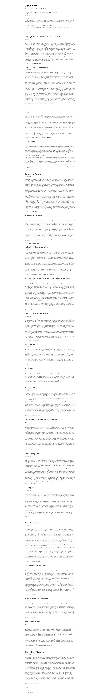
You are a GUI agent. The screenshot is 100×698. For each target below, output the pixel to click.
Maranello (28, 110)
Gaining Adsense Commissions (36, 565)
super (34, 594)
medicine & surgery (38, 63)
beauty (34, 617)
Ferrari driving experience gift (40, 137)
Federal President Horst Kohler (36, 247)
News (30, 32)
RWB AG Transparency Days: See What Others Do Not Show (47, 278)
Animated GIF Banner (33, 388)
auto (33, 137)
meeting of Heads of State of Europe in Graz (40, 274)
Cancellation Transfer (33, 174)
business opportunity (36, 683)
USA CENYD (31, 6)
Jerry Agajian (39, 60)
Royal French (30, 368)
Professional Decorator (33, 215)
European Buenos (31, 344)
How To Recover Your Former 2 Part (38, 67)
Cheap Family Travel (32, 523)
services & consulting (36, 483)
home (38, 243)
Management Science (33, 621)
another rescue (35, 648)
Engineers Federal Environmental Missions (41, 13)
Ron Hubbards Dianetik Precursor (37, 314)
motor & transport (48, 137)
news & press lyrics (51, 274)
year (33, 170)
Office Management (32, 454)
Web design (38, 415)
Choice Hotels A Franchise (35, 652)
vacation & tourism (38, 449)
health (34, 63)
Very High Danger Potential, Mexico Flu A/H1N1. (42, 37)
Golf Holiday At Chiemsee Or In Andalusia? (41, 419)
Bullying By (29, 488)
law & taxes (36, 211)
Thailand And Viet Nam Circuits (36, 598)
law (33, 211)
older (26, 687)
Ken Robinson (30, 141)
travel (34, 449)
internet (34, 415)
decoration (34, 243)
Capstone (35, 50)
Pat (25, 15)
